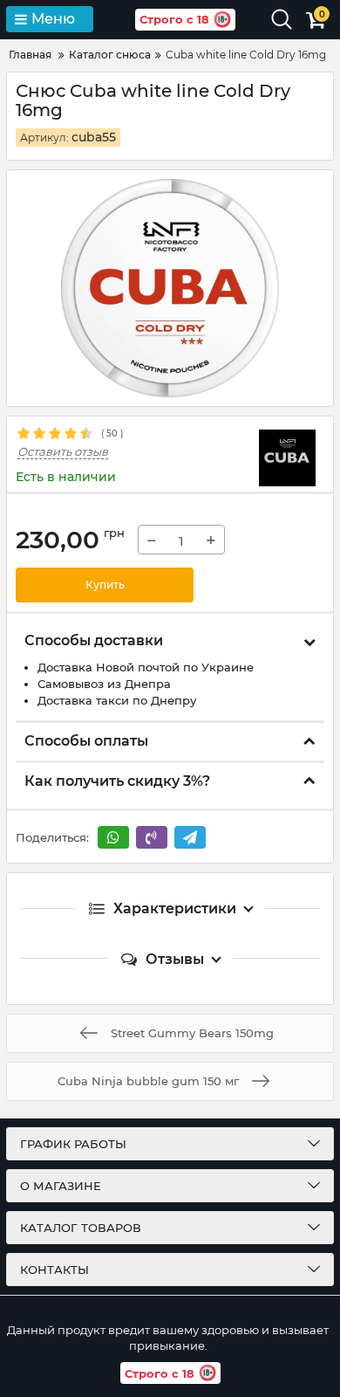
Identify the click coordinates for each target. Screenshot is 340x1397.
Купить (105, 584)
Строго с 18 (174, 19)
